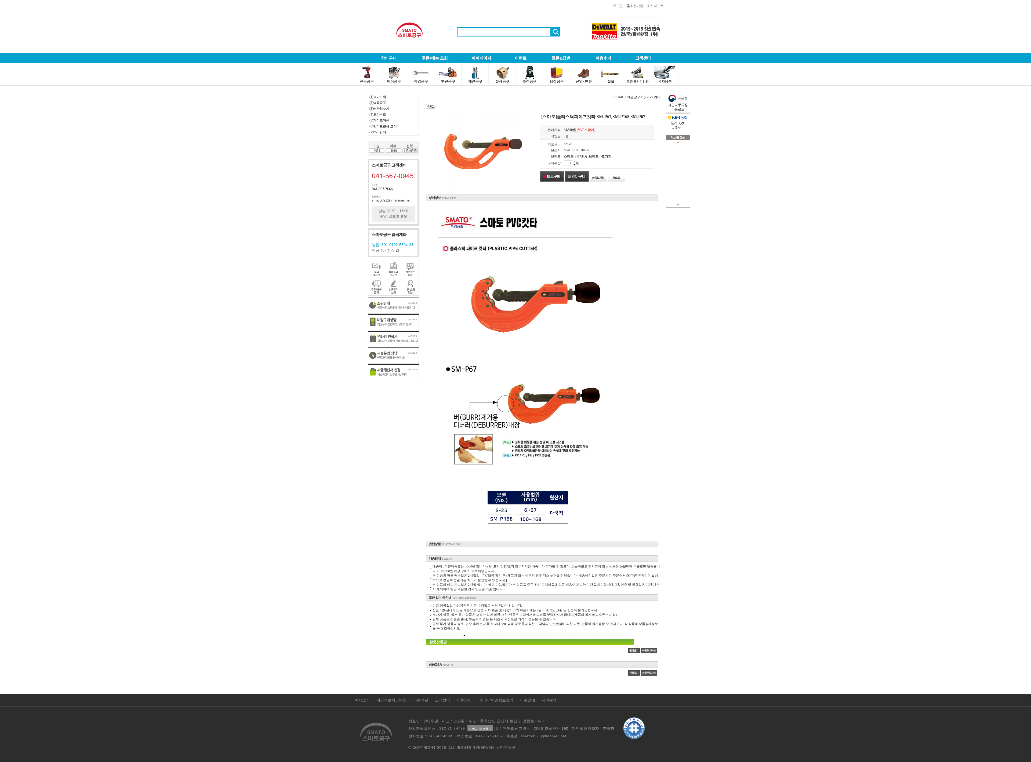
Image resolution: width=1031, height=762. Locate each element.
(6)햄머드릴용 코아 (383, 126)
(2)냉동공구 (377, 103)
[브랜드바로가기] (600, 156)
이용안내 (527, 700)
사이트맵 (549, 700)
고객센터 (442, 700)
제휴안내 (464, 700)
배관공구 (633, 97)
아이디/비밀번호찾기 (495, 700)
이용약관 (420, 700)
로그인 (618, 6)
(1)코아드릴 (377, 97)
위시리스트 (655, 6)
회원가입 (636, 6)
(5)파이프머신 (379, 120)
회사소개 (362, 700)
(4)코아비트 (377, 114)
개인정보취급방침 (391, 700)
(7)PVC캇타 (377, 132)
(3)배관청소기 (379, 109)
